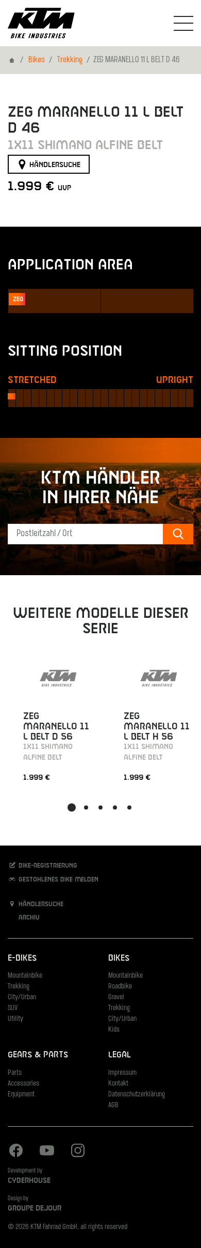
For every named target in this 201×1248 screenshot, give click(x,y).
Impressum (122, 1073)
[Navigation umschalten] (183, 23)
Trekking (69, 60)
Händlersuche (53, 164)
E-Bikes (22, 958)
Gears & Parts (38, 1055)
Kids (114, 1030)
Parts (15, 1073)
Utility (15, 1019)
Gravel (116, 997)
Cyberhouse (29, 1181)
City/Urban (22, 997)
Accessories (23, 1084)
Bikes (36, 60)
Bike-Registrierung (46, 866)
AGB (113, 1105)
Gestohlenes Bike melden (57, 879)
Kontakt (118, 1084)
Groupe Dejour (34, 1208)
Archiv (28, 918)
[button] (72, 807)
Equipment (21, 1094)
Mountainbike (25, 976)
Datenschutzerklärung (136, 1094)
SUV (13, 1008)
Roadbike (120, 986)
